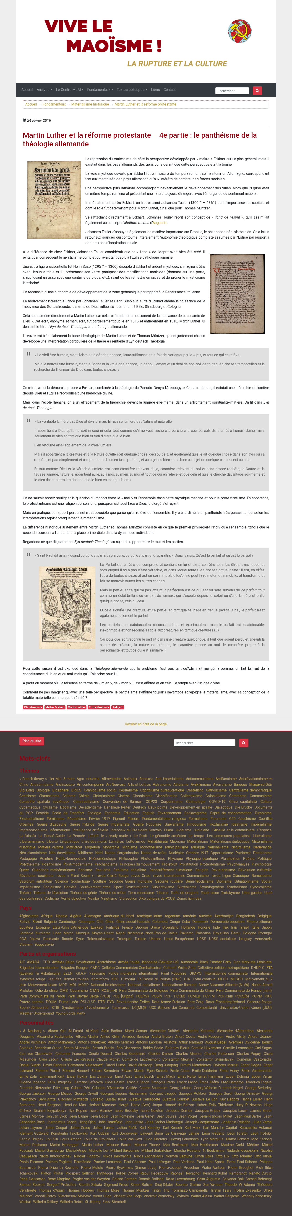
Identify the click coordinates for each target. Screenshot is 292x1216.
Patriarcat (243, 853)
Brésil (37, 922)
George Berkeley (258, 1088)
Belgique (265, 916)
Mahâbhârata (157, 841)
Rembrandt (238, 1173)
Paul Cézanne (135, 1162)
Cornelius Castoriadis (254, 1059)
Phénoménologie (102, 858)
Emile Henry (229, 1071)
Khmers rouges (76, 979)
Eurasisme (263, 813)
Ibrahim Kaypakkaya (50, 1110)
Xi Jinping (92, 1202)
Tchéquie (124, 939)
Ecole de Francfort (68, 813)
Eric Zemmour (101, 1076)
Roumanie (51, 939)
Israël (244, 927)
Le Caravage (175, 1133)
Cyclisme (50, 807)
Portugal (265, 933)
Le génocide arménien (168, 836)
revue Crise (140, 875)
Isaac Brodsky (126, 1110)
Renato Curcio (260, 1173)
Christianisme (33, 707)
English (148, 813)
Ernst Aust (123, 1076)
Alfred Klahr (110, 1036)
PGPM (257, 996)
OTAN (94, 990)
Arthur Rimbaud (191, 1042)
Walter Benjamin (227, 1196)
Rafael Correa (127, 1173)
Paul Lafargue (160, 1162)
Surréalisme (187, 887)
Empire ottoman (259, 922)
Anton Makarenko (62, 1042)
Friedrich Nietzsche (35, 1088)
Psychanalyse (238, 864)
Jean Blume (78, 1116)
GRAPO (195, 973)
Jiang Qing (87, 1122)
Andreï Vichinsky (32, 1042)
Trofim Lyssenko (247, 1190)
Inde (216, 927)
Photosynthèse (153, 858)
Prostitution (188, 864)
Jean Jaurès (167, 1116)
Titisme (162, 893)
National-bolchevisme (108, 985)
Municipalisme (176, 847)
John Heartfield (110, 1122)
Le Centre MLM (68, 90)
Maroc (68, 933)
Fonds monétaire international (133, 973)
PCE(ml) (142, 996)
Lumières (116, 841)
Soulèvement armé (95, 887)
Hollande (188, 927)
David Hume (115, 1065)
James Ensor (261, 1110)
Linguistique (69, 841)
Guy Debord (229, 1099)
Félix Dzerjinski (59, 1082)
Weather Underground (36, 1013)
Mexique (83, 933)
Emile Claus (179, 1071)
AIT (22, 962)
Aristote (170, 1042)
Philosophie (128, 858)
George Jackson (32, 1093)
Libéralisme (262, 836)
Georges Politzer (192, 1093)
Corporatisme (171, 801)
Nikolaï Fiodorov (87, 1156)
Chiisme (69, 796)
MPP (63, 985)
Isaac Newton (152, 1110)
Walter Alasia (201, 1196)
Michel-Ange (76, 1150)
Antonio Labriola (149, 1042)
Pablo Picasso (31, 1162)
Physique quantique (202, 858)
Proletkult (169, 864)
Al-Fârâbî (75, 1031)
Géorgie (142, 927)
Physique (175, 858)
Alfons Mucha (87, 1036)
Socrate (181, 1185)
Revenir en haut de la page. (146, 724)
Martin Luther (76, 707)
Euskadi (97, 927)
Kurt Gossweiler (125, 1133)
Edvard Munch (132, 1071)
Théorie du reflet (112, 893)
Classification (166, 796)
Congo (175, 922)
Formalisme (198, 819)
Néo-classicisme (33, 853)
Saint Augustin (208, 1179)
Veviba (93, 898)
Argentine (172, 916)
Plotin (58, 1173)
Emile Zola (28, 1076)
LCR (187, 979)
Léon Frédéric (213, 1133)
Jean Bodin (99, 1116)
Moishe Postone (187, 1150)
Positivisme (51, 864)
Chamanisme (49, 796)
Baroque (240, 784)
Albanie (61, 916)
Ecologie (94, 813)
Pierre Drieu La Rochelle (58, 1167)
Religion (117, 707)
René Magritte (59, 1179)
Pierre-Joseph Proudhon (179, 1167)
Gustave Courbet (175, 1099)
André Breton (162, 1036)
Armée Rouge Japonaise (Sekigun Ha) (148, 962)
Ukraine (155, 939)
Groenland (170, 927)
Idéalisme (239, 824)
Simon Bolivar (141, 1185)
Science (61, 881)
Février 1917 (99, 819)
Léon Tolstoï (237, 1133)
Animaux (130, 779)
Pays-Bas (221, 933)
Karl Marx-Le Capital (220, 1128)
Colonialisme (216, 796)
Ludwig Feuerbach (184, 1139)
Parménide (82, 1162)
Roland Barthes (124, 1179)
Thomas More (108, 1190)
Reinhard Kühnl (215, 1173)
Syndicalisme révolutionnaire (85, 1007)
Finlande (113, 927)
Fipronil (119, 819)
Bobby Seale (153, 1048)
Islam (168, 830)
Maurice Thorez (147, 1145)
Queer (24, 870)
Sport (118, 887)
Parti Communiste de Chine (192, 990)
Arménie (189, 916)
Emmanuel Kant (51, 1076)
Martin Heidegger (64, 1145)
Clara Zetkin (49, 1059)
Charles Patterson (219, 1053)
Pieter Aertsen (213, 1167)
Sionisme (224, 881)
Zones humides (189, 898)
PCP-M (209, 996)
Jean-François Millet (215, 1116)
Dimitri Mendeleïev (195, 1065)
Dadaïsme (68, 807)
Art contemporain (90, 784)
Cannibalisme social (100, 790)
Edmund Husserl (75, 1071)
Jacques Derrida (179, 1110)
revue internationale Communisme (181, 875)
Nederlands (262, 847)
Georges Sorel (220, 1093)
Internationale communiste (226, 973)
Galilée (131, 1088)
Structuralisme (137, 887)
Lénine (193, 1133)
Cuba (186, 922)
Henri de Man (74, 1105)
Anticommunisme (200, 779)
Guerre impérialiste (114, 824)
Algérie (75, 916)
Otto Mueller (242, 1156)
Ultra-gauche (252, 893)
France (127, 927)
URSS (201, 939)
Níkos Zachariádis (148, 1156)
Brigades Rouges (74, 968)
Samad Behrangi (259, 1179)
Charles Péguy (249, 1053)
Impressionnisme (33, 830)
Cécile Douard (100, 1053)
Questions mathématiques (53, 870)
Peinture (46, 858)
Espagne (43, 927)
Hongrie (204, 927)
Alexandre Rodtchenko (55, 1036)
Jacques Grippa (207, 1110)
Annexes (146, 779)
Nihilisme (85, 853)
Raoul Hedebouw (154, 1173)
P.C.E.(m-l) (109, 990)
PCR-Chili (225, 996)
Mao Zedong (261, 1139)
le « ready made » (116, 836)
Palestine (203, 933)
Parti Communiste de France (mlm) (244, 990)
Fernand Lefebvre (88, 1082)
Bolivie (24, 922)
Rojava (34, 939)
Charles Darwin (160, 1053)
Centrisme (27, 796)
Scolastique (80, 881)
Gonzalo (96, 1099)
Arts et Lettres (139, 784)
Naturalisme (240, 847)
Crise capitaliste (243, 801)
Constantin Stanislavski (215, 1059)
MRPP (83, 985)
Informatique (60, 830)
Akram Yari (56, 1031)
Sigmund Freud (116, 1185)
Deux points (157, 807)
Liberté (52, 841)
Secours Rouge (259, 1002)
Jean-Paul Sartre (248, 1116)
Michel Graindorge (49, 1150)
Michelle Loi (98, 1150)
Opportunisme (222, 853)
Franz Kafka (209, 1082)
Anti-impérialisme (169, 779)
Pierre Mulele (92, 1167)
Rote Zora (195, 1002)
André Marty (236, 1036)
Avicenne (252, 1042)
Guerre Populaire (147, 824)
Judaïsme (183, 830)
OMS (64, 990)
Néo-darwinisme (62, 853)
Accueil (27, 90)
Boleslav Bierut (177, 1048)
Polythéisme (29, 864)
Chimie (84, 796)
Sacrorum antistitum (35, 881)
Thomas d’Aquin (51, 1190)
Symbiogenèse (212, 887)
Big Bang (26, 790)
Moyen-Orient (103, 933)
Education (131, 813)
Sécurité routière (168, 881)
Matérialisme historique (90, 104)
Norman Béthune (179, 1156)
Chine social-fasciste (133, 922)
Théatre (25, 893)
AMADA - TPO (38, 962)
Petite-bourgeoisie (71, 858)
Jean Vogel (188, 1116)
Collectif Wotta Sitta (179, 968)
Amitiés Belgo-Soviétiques (73, 962)
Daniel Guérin (30, 1065)
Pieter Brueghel (240, 1167)
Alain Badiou (111, 1031)
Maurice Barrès (118, 1145)
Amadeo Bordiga (135, 1036)
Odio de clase (46, 990)
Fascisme (97, 973)
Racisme (85, 870)
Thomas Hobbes (80, 1190)
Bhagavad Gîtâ (260, 784)
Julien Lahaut (104, 1128)
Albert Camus (136, 1031)
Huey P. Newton (248, 1105)
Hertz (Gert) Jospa (146, 1105)
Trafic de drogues (185, 893)
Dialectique (223, 807)
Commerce (238, 796)
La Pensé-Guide (51, 836)
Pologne (249, 933)
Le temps (196, 836)
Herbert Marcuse (102, 1105)
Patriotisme (262, 853)
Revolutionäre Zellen (132, 1002)
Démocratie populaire (227, 922)
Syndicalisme (261, 887)
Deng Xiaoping (166, 1065)
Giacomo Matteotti (73, 1099)
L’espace (264, 830)
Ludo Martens (155, 1139)
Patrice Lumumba (108, 1162)
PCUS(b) (242, 996)
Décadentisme (90, 807)
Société (70, 887)
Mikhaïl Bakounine (124, 1150)
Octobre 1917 (197, 853)
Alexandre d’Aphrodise (235, 1031)
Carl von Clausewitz (35, 1053)
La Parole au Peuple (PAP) (159, 979)
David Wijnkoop (140, 1065)
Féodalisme (76, 819)
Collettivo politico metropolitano (223, 968)
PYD (110, 1002)
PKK (268, 996)
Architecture (65, 784)
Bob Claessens (128, 1048)
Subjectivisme (163, 887)
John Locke (134, 1122)
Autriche (205, 916)
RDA (22, 939)
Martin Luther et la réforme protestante (145, 104)
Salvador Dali (233, 1179)
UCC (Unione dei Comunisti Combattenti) (183, 1007)
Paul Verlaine (183, 1162)
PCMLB (194, 996)
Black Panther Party (215, 962)
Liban (57, 933)
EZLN (67, 973)
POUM (51, 1002)
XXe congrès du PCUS (157, 898)
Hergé (123, 1105)
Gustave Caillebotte (144, 1099)
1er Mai (55, 779)
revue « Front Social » (75, 875)
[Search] (257, 90)
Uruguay (245, 939)
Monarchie (111, 847)
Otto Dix (222, 1156)
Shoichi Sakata (90, 1185)
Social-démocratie (34, 1007)
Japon (267, 927)
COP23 (151, 801)
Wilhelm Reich (71, 1202)
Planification (230, 858)
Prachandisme (106, 864)
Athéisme (181, 784)
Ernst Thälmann (210, 1076)
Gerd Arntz (47, 1099)
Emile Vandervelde (256, 1071)
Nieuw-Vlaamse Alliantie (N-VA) (224, 985)
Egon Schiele (157, 1071)
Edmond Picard (47, 1071)
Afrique (47, 916)
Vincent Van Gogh (127, 1196)
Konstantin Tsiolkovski (69, 1133)
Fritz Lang (61, 1088)
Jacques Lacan (235, 1110)
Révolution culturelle (255, 870)
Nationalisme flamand (179, 985)
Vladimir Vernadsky (159, 1196)
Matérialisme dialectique (230, 841)
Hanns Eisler (251, 1099)
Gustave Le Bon (204, 1099)
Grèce (155, 927)
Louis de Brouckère (99, 1139)
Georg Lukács (181, 1088)
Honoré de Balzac (179, 1105)
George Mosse (60, 1093)
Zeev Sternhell (114, 1202)
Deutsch (139, 807)
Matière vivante (50, 847)
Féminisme (56, 819)
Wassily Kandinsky (257, 1196)
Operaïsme (79, 990)
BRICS (76, 790)
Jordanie (26, 933)
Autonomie (189, 962)
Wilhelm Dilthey (45, 1202)
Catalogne (86, 922)
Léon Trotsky (261, 1133)
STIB (55, 1007)
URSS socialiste (222, 939)
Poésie (249, 858)
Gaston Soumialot (153, 1088)
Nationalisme (218, 847)
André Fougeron (211, 1036)
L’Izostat (128, 979)
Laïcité (93, 836)
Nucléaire (176, 853)
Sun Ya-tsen (212, 1185)
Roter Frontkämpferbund (225, 1002)
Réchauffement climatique (170, 870)
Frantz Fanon (187, 1082)
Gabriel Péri (80, 1088)
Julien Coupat (56, 1128)
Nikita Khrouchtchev (55, 1156)
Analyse (43, 90)
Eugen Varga (261, 1076)
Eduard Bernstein (105, 1071)
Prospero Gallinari (79, 1173)
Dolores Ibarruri (225, 1065)
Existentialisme (31, 819)
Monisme (129, 847)
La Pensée (76, 836)
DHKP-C (257, 968)
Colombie (160, 922)
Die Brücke (243, 807)
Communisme (261, 796)
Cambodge (67, 922)
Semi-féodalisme (200, 881)
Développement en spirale (191, 807)
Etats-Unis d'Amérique (70, 927)
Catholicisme (216, 790)
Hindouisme (196, 824)
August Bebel (216, 1042)
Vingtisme (109, 898)
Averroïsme (222, 784)
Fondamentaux (98, 90)
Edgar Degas (250, 1065)
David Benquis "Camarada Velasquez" (73, 1065)
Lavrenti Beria (151, 1133)
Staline (195, 1185)
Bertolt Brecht (103, 1048)
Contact (170, 90)
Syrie (80, 939)
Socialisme (52, 887)
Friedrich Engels (259, 1082)
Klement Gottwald (33, 1133)
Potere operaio (31, 1002)
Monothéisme (151, 847)
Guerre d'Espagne (51, 824)
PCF (167, 996)
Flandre (133, 819)
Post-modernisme (78, 864)
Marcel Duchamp (33, 1145)
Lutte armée (135, 841)
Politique (264, 858)
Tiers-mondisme (141, 893)
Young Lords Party (70, 1013)
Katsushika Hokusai (256, 1128)
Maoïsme (177, 841)
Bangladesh (245, 916)
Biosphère (60, 790)
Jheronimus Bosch (61, 1122)
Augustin (160, 223)
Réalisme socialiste (129, 870)
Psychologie (262, 864)
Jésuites (54, 979)
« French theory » (33, 779)
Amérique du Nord (119, 916)
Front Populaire (173, 973)
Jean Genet (145, 1116)
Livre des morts (94, 841)
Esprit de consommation (230, 813)
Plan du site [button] (31, 741)
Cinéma (124, 796)
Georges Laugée (162, 1093)
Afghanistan (28, 916)
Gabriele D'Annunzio (108, 1088)
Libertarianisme (31, 841)
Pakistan (186, 933)
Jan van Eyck (56, 1116)
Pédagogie (28, 858)
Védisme (51, 898)
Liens (155, 90)
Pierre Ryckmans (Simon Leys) (131, 1167)
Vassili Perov (45, 1196)
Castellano (195, 790)
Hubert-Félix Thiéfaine (215, 1105)
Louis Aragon (70, 1139)
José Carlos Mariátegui (164, 1122)
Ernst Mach (165, 1076)
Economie (112, 813)
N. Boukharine (213, 1150)
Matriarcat (74, 847)
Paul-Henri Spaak (210, 1162)
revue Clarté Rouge (113, 875)
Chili (99, 922)
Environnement (169, 813)
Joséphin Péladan (235, 1122)
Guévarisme (174, 824)
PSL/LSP (88, 1002)
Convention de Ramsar (122, 801)
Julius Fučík (127, 1128)
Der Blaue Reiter (117, 807)
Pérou (235, 933)
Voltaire (183, 1196)
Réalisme (102, 870)
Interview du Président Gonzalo (136, 830)
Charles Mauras (189, 1053)
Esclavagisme (195, 813)
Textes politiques (131, 90)
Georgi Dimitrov (247, 1093)
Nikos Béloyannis (117, 1156)
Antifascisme (226, 779)
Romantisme (262, 875)
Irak (226, 927)
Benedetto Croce (47, 1048)
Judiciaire (201, 830)
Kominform (100, 979)
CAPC (95, 968)
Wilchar (25, 1202)
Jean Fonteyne (122, 1116)
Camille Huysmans (206, 1048)
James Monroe (31, 1116)
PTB (101, 1002)
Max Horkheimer (204, 1145)
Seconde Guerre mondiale (130, 881)
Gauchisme (247, 819)
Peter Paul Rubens (242, 1162)
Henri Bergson (49, 1105)
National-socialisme (144, 985)
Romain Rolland (151, 1179)
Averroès (236, 1042)
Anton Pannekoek (92, 1042)
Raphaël (177, 1173)
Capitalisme (128, 790)
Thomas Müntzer (135, 1190)
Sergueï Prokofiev (61, 1185)
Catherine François (70, 1053)
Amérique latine (149, 916)
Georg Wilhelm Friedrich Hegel (218, 1088)
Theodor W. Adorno (240, 1185)
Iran (234, 927)
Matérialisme (197, 841)
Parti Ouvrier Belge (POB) (89, 996)
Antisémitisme (42, 784)
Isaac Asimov (101, 1110)
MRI (72, 985)
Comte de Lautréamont (141, 1059)
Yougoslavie (44, 944)
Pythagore (105, 1173)
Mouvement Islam (42, 985)
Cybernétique (30, 807)
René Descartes (32, 1179)
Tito (166, 1190)
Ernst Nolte (186, 1076)
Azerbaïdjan (223, 916)
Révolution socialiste (36, 875)
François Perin (163, 1082)
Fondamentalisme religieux (164, 819)
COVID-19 (217, 801)
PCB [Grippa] (122, 996)
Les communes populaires (228, 836)
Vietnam (25, 944)
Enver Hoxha (77, 1076)
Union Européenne (179, 939)
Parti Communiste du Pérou (42, 996)
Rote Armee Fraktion (168, 1002)
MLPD (223, 979)
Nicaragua (135, 933)
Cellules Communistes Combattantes (131, 968)
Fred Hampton (232, 1082)
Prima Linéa (68, 1002)
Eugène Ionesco (32, 1082)
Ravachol (193, 1173)
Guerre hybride (82, 824)
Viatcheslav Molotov (74, 1196)
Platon (46, 1173)
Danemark (200, 922)
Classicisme (143, 796)
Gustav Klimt (116, 1099)
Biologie (43, 790)
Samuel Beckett (32, 1185)
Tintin (156, 1190)
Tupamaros (120, 1007)
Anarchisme (106, 962)
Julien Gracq (80, 1128)
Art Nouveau (115, 784)
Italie (255, 927)
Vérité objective (73, 898)
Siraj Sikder (164, 1185)
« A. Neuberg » (32, 1031)
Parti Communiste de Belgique (143, 990)
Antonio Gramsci (121, 1042)
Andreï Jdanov (260, 1036)
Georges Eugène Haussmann (123, 1093)
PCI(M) (179, 996)
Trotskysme (230, 893)
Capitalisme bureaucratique (162, 790)
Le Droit (140, 836)
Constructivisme (86, 801)
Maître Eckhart (54, 707)
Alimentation (112, 779)
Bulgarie (50, 922)
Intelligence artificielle (90, 830)
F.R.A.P (81, 973)
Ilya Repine (78, 1110)
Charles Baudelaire (130, 1053)
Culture (266, 801)
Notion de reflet (153, 853)
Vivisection (128, 898)
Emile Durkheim (204, 1071)
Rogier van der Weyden (91, 1179)
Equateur (26, 927)
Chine (109, 922)
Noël (99, 853)
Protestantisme (99, 707)
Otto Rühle (263, 1156)
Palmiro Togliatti (58, 1162)
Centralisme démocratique (250, 790)
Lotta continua (204, 979)
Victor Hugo (102, 1196)
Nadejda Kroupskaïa (242, 1150)
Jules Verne (262, 1122)
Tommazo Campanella (190, 1190)
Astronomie (162, 784)
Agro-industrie (88, 779)
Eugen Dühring (237, 1076)
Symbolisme (237, 887)
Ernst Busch (144, 1076)
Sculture (99, 881)
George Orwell (86, 1093)
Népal (120, 933)
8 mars (69, 779)
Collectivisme (191, 796)
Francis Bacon (138, 1082)
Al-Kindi (92, 1031)
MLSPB (236, 979)
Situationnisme (246, 881)
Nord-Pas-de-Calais (161, 933)
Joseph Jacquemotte (202, 1122)
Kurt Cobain (99, 1133)
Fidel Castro (115, 1082)
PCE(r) (156, 996)
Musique (198, 847)
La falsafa (27, 836)
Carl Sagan (263, 1048)
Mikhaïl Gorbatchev (156, 1150)
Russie (67, 939)
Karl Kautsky (150, 1128)
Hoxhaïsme (219, 824)
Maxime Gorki (232, 1145)
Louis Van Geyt (130, 1139)
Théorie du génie (83, 893)
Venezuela (263, 939)
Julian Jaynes (30, 1128)
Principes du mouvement (140, 864)
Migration (92, 847)
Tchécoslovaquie (100, 939)
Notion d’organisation (122, 853)
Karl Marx (192, 1128)
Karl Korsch (172, 1128)
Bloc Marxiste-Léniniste (252, 962)
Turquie (140, 939)
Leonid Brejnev (31, 1139)
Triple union (210, 893)
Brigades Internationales (38, 968)
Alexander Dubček (165, 1031)
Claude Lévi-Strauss (77, 1059)
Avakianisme (201, 784)
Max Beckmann (175, 1145)
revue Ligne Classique (230, 875)
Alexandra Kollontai (198, 1031)
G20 (232, 819)
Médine (253, 1145)
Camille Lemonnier (238, 1048)
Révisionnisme (223, 870)
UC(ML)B (139, 1007)
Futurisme (219, 819)
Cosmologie (196, 801)
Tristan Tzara (220, 1190)
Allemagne (92, 916)
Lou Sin (52, 1139)
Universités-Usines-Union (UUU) (246, 1007)
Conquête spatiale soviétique (44, 801)
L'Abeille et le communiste (233, 830)
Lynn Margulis (212, 1139)
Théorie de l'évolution (51, 893)
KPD (115, 979)
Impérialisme (261, 824)
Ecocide (42, 813)
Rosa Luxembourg (180, 1179)
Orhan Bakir (204, 1156)
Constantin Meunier (178, 1059)
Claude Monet (108, 1059)
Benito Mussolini (76, 1048)
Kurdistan (42, 933)
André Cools (185, 1036)
